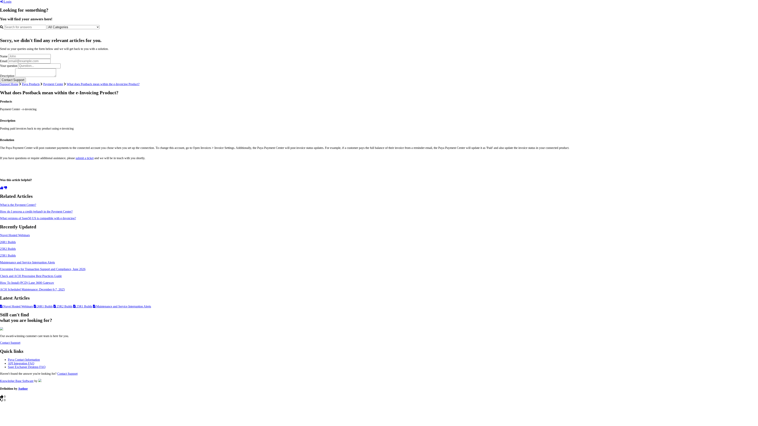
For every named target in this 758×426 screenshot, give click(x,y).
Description (7, 76)
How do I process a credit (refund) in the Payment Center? (36, 211)
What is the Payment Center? (18, 204)
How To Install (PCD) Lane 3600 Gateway (27, 282)
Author (23, 388)
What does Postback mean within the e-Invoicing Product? (103, 84)
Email (3, 61)
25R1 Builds (8, 255)
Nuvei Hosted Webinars (15, 235)
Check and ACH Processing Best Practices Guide (31, 276)
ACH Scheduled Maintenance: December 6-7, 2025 (32, 289)
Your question (8, 65)
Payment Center (53, 84)
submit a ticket (85, 158)
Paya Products (31, 84)
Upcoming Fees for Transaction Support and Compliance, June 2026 (42, 269)
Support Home (9, 84)
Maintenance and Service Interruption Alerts (27, 262)
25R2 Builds (8, 248)
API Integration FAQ (21, 363)
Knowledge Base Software (17, 381)
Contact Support (10, 342)
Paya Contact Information (24, 359)
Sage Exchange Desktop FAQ (27, 367)
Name (4, 56)
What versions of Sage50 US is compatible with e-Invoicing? (38, 218)
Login (7, 1)
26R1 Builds (8, 242)
